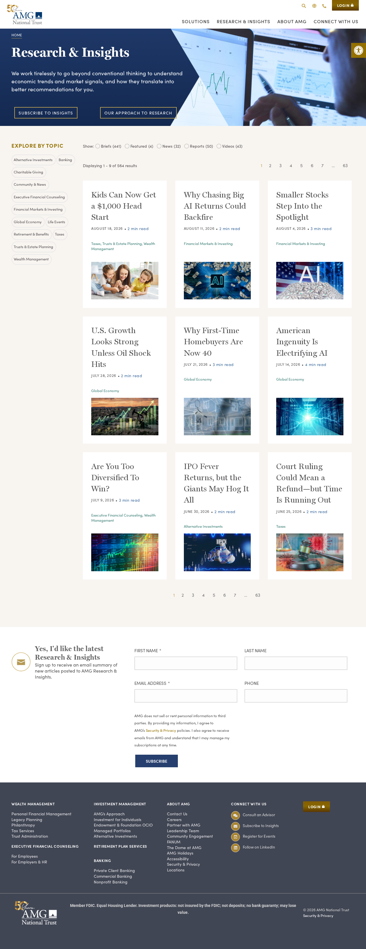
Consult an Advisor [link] (259, 814)
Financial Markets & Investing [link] (208, 243)
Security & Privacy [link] (318, 915)
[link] (358, 50)
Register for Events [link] (259, 836)
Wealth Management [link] (33, 803)
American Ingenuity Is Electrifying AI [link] (302, 341)
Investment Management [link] (120, 803)
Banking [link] (102, 860)
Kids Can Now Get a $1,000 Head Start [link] (123, 206)
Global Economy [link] (105, 390)
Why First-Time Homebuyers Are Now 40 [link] (213, 341)
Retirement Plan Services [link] (120, 846)
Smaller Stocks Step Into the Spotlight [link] (302, 206)
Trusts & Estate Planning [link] (122, 243)
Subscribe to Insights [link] (261, 825)
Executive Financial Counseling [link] (116, 515)
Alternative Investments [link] (203, 526)
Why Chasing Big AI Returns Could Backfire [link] (215, 206)
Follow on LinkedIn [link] (259, 847)
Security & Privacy (161, 730)
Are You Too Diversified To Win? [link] (115, 477)
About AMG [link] (178, 803)
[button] (314, 6)
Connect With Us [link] (249, 803)
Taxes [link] (96, 243)
